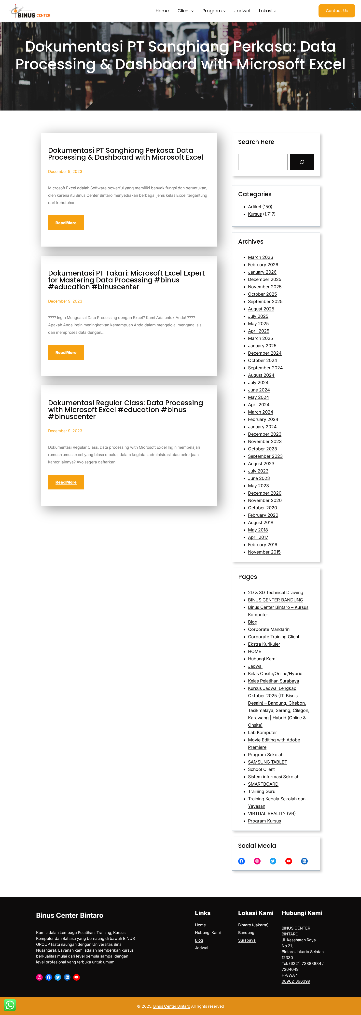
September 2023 (265, 456)
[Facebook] (241, 861)
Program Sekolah (265, 754)
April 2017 (258, 537)
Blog (252, 622)
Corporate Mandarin (269, 629)
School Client (261, 769)
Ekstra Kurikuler (264, 644)
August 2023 (261, 463)
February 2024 (263, 419)
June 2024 (259, 389)
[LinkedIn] (304, 861)
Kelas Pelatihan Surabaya (273, 680)
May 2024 (258, 397)
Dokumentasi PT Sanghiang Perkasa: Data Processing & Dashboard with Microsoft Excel (125, 154)
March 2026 (260, 257)
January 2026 (262, 272)
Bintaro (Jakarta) (253, 924)
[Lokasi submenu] (275, 11)
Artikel (254, 206)
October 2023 (262, 448)
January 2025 (262, 345)
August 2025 (261, 308)
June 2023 (259, 478)
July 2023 (258, 470)
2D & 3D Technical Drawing (275, 592)
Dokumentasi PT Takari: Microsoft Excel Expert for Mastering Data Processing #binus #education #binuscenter (126, 280)
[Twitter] (273, 861)
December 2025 (264, 279)
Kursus (255, 214)
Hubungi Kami (262, 658)
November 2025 (265, 286)
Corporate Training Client (273, 636)
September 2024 (265, 367)
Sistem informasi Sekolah (273, 776)
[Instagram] (257, 861)
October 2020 (262, 507)
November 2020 (265, 500)
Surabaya (247, 940)
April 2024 (259, 404)
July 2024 (258, 382)
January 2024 (262, 426)
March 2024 (260, 412)
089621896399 (296, 981)
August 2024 (261, 375)
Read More (66, 222)
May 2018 (258, 529)
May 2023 (258, 485)
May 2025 (258, 323)
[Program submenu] (224, 11)
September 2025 (265, 301)
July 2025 (258, 316)
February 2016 (262, 544)
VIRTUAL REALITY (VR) (272, 813)
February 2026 (263, 264)
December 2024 (265, 353)
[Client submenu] (192, 11)
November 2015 (264, 552)
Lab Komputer (262, 732)
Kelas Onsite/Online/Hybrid (275, 673)
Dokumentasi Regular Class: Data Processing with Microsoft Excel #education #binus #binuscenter (125, 410)
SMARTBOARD (263, 784)
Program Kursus (264, 820)
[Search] (302, 162)
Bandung (246, 932)
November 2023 (265, 441)
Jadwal (255, 666)
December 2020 (264, 493)
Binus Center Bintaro (69, 915)
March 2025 (260, 338)
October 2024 (262, 360)
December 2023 (264, 434)
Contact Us (337, 11)
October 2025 (262, 294)
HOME (254, 651)
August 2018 (260, 522)
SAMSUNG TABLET (267, 762)
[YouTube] (288, 861)
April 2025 (258, 331)
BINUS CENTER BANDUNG (275, 599)
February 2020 (263, 515)
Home (200, 924)
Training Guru (261, 791)
